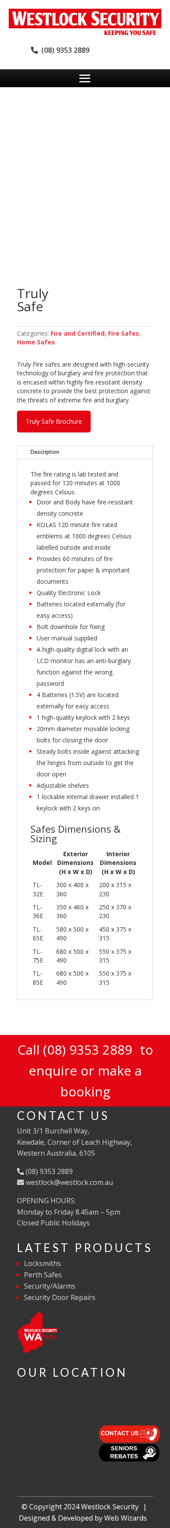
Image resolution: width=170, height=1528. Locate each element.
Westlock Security (110, 1506)
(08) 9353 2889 (63, 50)
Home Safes (36, 342)
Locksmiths (42, 1263)
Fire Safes (123, 333)
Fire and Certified (78, 333)
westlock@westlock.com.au (68, 1182)
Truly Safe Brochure (54, 421)
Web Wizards (125, 1518)
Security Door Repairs (59, 1297)
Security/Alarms (49, 1286)
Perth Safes (43, 1275)
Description (45, 452)
